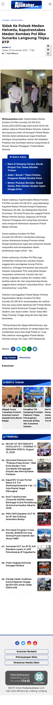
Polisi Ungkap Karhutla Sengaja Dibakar (18, 564)
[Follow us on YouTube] (35, 643)
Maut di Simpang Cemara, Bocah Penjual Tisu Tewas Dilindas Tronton (25, 167)
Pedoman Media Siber (27, 662)
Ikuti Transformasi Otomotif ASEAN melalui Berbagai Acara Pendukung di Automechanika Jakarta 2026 (21, 502)
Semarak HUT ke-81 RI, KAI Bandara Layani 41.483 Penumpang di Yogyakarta (21, 549)
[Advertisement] (22, 614)
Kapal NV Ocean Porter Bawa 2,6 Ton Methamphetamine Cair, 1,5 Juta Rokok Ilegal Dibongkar (21, 486)
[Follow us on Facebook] (17, 643)
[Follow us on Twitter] (23, 643)
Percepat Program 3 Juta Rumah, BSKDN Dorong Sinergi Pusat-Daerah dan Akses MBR (20, 534)
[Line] (24, 349)
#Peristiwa (24, 357)
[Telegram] (34, 349)
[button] (48, 54)
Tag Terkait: (9, 357)
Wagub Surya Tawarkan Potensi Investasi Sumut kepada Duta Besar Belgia (12, 415)
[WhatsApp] (29, 349)
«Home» (6, 20)
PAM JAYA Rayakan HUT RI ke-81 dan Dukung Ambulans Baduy (20, 516)
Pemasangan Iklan (26, 657)
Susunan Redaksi (27, 651)
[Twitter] (18, 349)
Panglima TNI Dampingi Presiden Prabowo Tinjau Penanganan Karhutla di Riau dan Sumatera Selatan (33, 418)
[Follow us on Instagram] (29, 643)
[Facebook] (13, 349)
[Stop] (48, 50)
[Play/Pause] (48, 46)
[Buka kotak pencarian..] (50, 4)
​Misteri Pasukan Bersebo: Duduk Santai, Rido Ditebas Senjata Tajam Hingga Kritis (26, 186)
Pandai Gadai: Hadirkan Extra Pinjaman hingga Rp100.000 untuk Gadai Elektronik (19, 583)
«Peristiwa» (16, 20)
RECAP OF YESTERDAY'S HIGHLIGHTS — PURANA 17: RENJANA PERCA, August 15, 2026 (21, 448)
